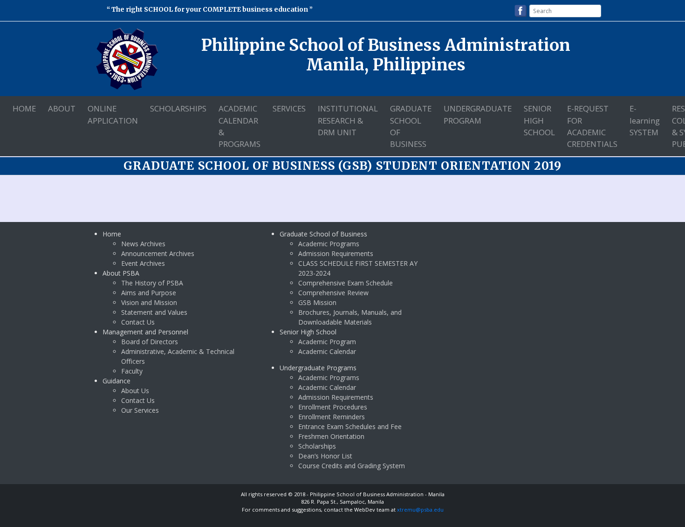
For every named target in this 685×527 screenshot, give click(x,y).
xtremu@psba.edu (420, 509)
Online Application (113, 114)
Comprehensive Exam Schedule (345, 282)
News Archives (143, 243)
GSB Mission (317, 302)
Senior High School (539, 120)
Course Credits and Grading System (351, 465)
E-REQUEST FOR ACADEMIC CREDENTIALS (592, 126)
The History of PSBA (152, 282)
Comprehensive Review (333, 292)
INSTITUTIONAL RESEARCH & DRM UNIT (348, 120)
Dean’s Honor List (325, 455)
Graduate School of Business (411, 126)
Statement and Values (154, 312)
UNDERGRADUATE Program (478, 114)
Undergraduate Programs (318, 367)
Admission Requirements (335, 253)
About (61, 108)
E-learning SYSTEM (645, 120)
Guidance (116, 380)
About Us (135, 390)
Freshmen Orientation (331, 436)
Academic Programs (328, 243)
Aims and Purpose (148, 292)
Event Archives (143, 263)
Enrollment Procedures (332, 406)
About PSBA (121, 273)
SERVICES (289, 108)
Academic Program (327, 341)
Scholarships (178, 108)
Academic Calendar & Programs (239, 126)
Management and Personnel (145, 331)
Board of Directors (149, 341)
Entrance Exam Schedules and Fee (350, 426)
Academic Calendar (327, 351)
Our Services (140, 410)
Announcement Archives (157, 253)
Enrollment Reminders (331, 416)
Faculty (132, 371)
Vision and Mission (149, 302)
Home (24, 108)
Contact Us (138, 322)
